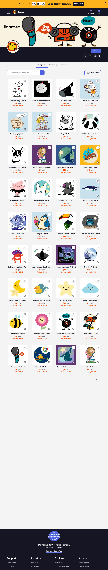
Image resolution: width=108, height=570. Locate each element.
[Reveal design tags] (25, 96)
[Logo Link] (14, 12)
